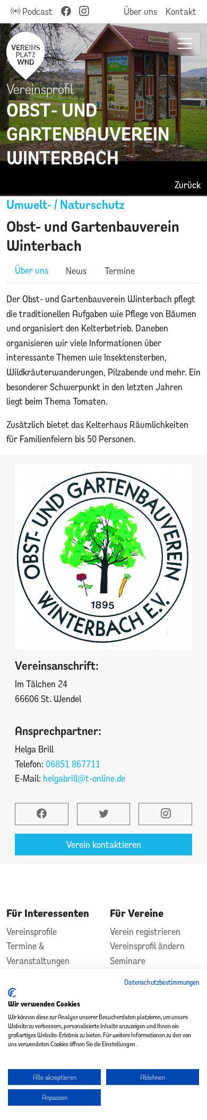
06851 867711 (73, 764)
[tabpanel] (103, 369)
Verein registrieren (145, 931)
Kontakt (181, 11)
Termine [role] (120, 271)
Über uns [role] (31, 270)
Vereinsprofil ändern (147, 946)
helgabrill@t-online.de (84, 778)
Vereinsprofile (31, 931)
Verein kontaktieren (103, 844)
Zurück (188, 185)
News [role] (76, 271)
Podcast (36, 11)
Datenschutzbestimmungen (161, 982)
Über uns (140, 11)
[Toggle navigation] (185, 44)
